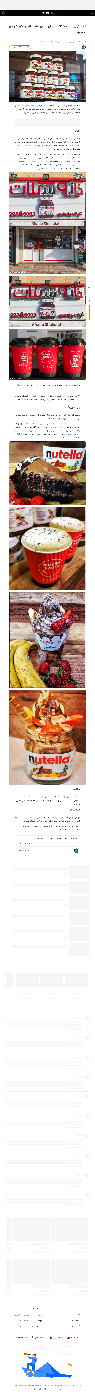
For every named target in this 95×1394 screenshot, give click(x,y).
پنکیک (32, 415)
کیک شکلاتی (71, 434)
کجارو (18, 826)
